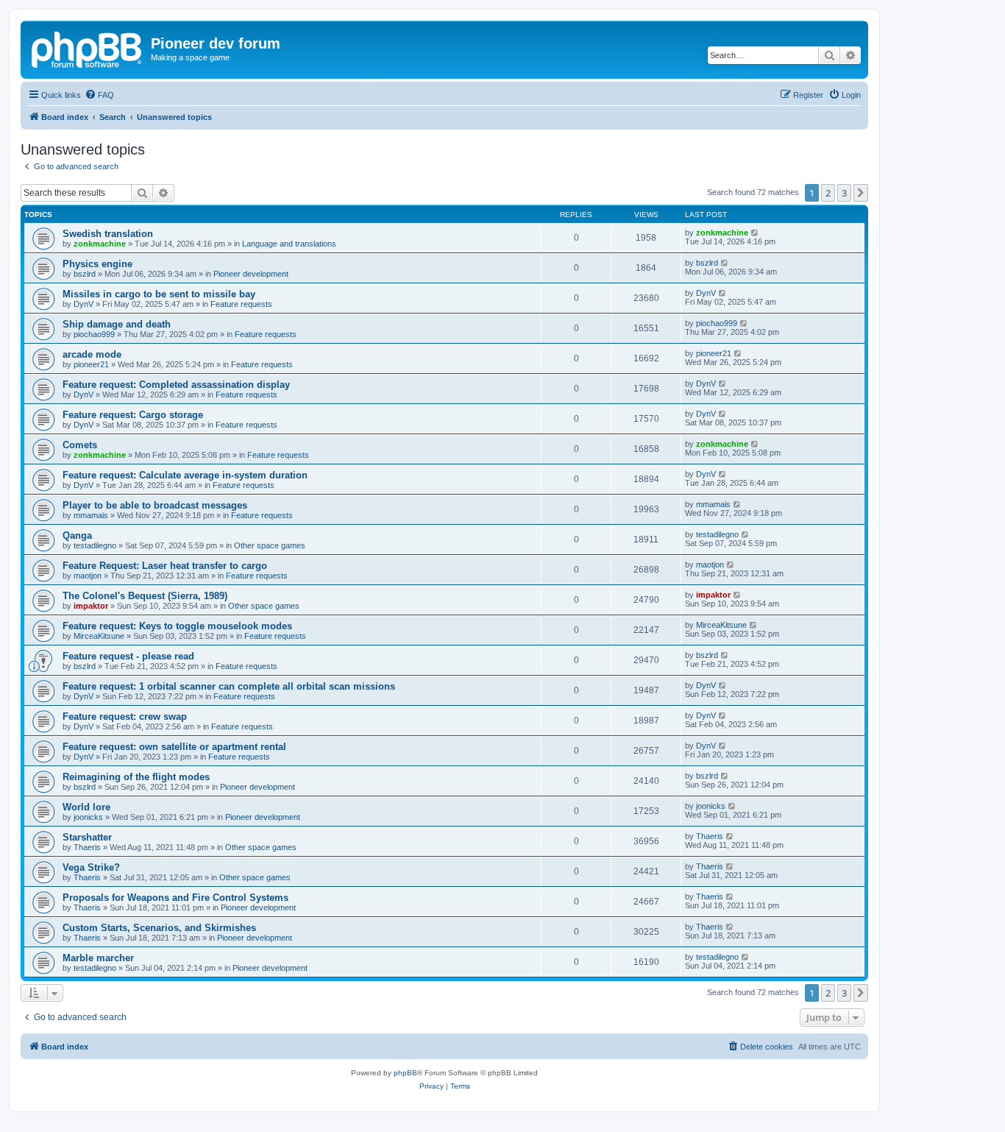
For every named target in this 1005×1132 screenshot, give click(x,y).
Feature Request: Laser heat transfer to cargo (165, 565)
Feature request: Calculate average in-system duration (185, 475)
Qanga (77, 535)
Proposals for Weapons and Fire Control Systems (175, 897)
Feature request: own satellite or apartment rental (174, 746)
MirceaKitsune (99, 636)
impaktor (91, 605)
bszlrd (85, 273)
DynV (83, 304)
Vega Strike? (91, 867)
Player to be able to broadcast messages (155, 505)
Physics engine (97, 263)
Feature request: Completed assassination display (176, 384)
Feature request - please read (128, 656)
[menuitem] (99, 95)
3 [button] (844, 192)
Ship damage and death (117, 324)
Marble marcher (98, 957)
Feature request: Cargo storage (133, 414)
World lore (86, 807)
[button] (860, 193)
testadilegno (95, 545)
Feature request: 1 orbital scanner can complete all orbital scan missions (229, 686)
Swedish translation (108, 233)
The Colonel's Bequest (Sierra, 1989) (145, 595)
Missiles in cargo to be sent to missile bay (159, 294)
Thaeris (87, 847)
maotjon (88, 575)
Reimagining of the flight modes (136, 776)
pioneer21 (91, 364)
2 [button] (828, 192)
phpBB (405, 1073)
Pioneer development (250, 273)
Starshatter (87, 837)
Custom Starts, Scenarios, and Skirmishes (159, 927)
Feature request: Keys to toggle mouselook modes (177, 626)
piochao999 (94, 334)
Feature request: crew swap (125, 716)
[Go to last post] (755, 232)
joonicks (88, 817)
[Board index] (87, 47)
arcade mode (92, 354)
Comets (80, 444)
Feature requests (241, 304)
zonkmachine (100, 243)
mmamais (91, 515)
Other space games (269, 545)
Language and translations (289, 243)
